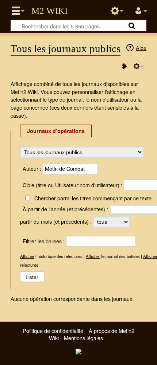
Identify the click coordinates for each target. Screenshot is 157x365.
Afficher (27, 256)
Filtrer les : (44, 241)
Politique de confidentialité (53, 330)
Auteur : (32, 168)
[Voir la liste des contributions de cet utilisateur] (124, 66)
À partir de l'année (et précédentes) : (65, 209)
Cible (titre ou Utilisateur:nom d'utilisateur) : (72, 185)
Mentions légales (83, 338)
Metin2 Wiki (49, 11)
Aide (141, 47)
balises (54, 241)
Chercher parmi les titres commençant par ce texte (92, 198)
